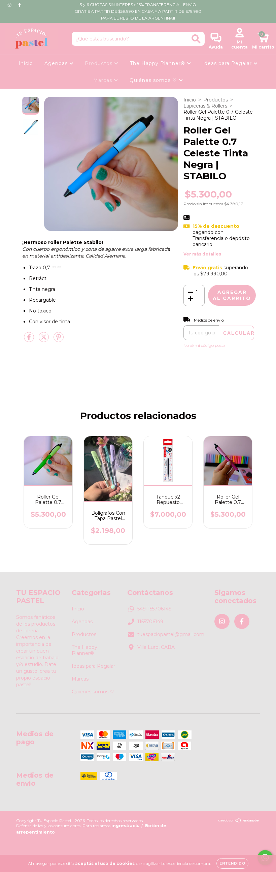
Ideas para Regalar (227, 63)
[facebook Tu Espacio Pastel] (19, 5)
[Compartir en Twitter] (44, 340)
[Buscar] (196, 39)
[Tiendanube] (239, 820)
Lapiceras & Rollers (205, 106)
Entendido (232, 863)
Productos (99, 63)
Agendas (56, 63)
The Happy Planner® (158, 63)
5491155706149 (154, 609)
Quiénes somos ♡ (154, 80)
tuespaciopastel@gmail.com (170, 634)
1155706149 (150, 622)
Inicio (26, 63)
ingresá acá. (125, 825)
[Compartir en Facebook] (29, 340)
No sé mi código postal (205, 345)
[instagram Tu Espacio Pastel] (10, 5)
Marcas (103, 80)
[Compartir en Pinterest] (59, 340)
